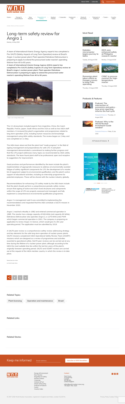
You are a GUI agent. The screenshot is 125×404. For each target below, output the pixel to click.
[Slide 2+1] (102, 183)
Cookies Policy (113, 397)
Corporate (62, 17)
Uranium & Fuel (72, 18)
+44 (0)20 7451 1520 (70, 386)
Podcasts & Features (96, 18)
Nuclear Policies (53, 18)
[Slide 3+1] (105, 183)
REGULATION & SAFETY (17, 26)
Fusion (106, 17)
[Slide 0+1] (95, 183)
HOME (8, 26)
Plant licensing (15, 301)
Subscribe (95, 2)
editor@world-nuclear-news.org (74, 384)
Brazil (61, 301)
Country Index (113, 18)
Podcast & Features (40, 385)
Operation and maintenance (40, 301)
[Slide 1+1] (98, 183)
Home (9, 17)
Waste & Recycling (83, 18)
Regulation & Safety (42, 18)
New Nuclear (30, 18)
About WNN (85, 2)
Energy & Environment (19, 18)
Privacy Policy (104, 397)
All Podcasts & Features (99, 141)
